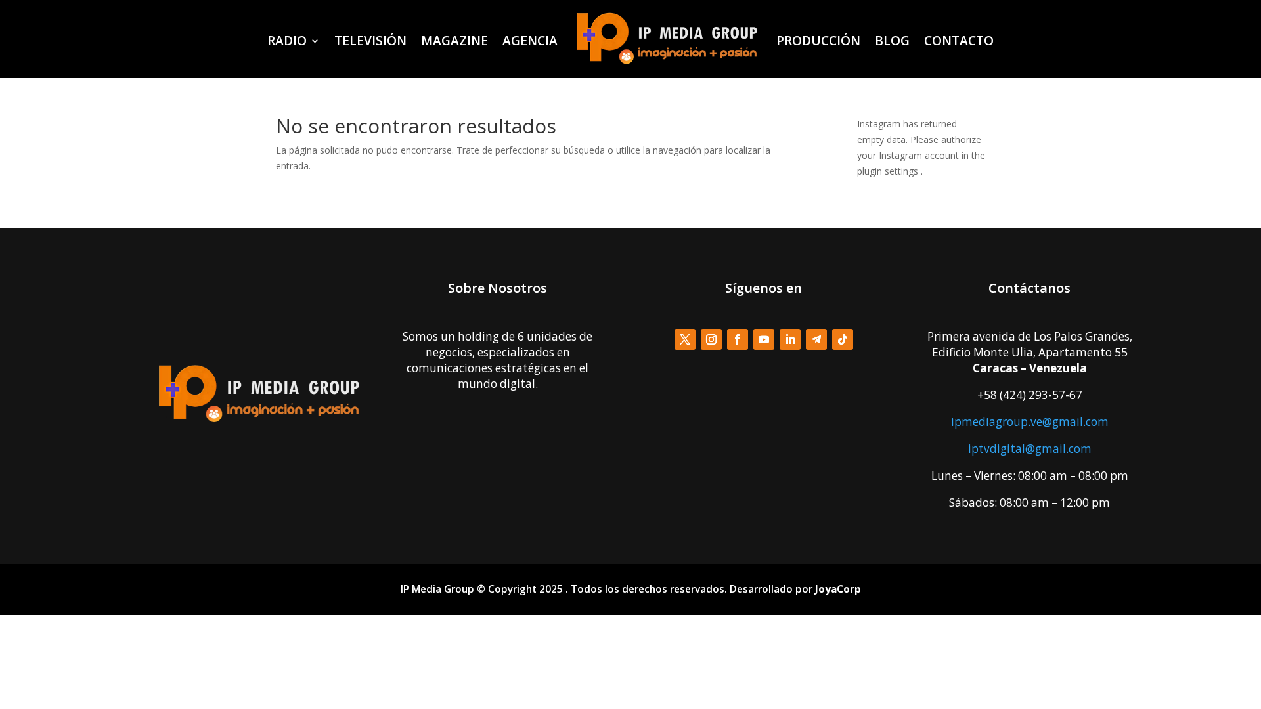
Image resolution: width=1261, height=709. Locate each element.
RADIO (287, 40)
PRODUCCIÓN (818, 40)
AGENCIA (530, 40)
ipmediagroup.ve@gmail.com (1030, 421)
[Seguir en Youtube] (763, 339)
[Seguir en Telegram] (816, 339)
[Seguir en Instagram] (711, 339)
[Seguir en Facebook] (737, 339)
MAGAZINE (454, 40)
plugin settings (889, 171)
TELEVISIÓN (370, 40)
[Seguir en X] (685, 339)
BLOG (892, 40)
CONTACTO (959, 40)
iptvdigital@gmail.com (1030, 448)
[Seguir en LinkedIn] (790, 339)
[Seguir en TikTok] (842, 339)
